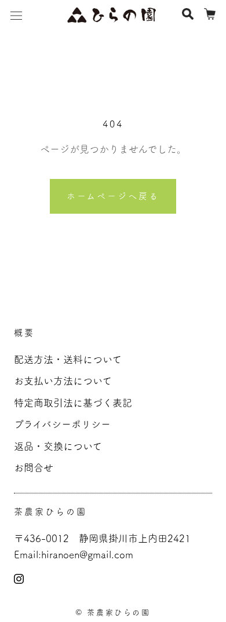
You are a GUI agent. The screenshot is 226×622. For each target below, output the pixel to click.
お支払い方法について (63, 381)
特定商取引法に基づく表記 (73, 403)
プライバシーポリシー (62, 424)
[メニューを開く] (16, 14)
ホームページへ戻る (113, 196)
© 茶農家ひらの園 (112, 612)
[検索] (188, 14)
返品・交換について (58, 446)
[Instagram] (19, 577)
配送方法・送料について (68, 359)
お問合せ (33, 468)
